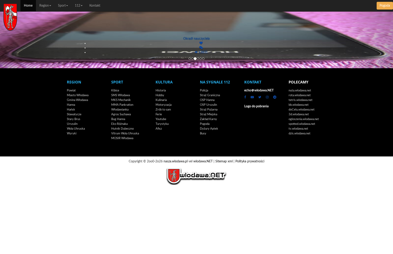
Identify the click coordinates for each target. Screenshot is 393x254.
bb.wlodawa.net (299, 104)
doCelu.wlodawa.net (302, 109)
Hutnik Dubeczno (122, 128)
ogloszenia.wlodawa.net (304, 119)
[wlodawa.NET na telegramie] (274, 97)
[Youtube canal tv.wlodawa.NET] (252, 97)
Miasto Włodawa (77, 95)
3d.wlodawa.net (299, 114)
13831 (203, 52)
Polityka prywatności (249, 161)
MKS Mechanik (121, 100)
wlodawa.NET (203, 161)
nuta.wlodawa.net (300, 90)
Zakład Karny (208, 119)
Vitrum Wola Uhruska (125, 133)
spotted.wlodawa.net (302, 124)
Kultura (164, 82)
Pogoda (385, 5)
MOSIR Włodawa (122, 138)
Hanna (71, 104)
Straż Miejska (208, 114)
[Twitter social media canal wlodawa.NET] (259, 97)
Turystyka (162, 124)
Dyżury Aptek (209, 128)
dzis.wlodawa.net (299, 133)
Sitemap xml (224, 161)
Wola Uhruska (76, 128)
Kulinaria (161, 100)
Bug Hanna (118, 119)
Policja (204, 90)
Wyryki (71, 133)
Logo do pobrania (256, 106)
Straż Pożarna (208, 109)
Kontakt (94, 5)
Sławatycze (74, 114)
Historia (161, 90)
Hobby (160, 95)
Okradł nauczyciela (196, 38)
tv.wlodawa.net (298, 128)
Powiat (71, 90)
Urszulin (72, 124)
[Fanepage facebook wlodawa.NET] (245, 97)
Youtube (161, 119)
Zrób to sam (163, 109)
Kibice (115, 90)
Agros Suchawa (121, 114)
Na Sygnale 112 (215, 82)
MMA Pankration (122, 104)
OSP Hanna (207, 100)
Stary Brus (73, 119)
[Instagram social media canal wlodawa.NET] (267, 97)
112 (77, 5)
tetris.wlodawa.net (300, 100)
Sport (62, 5)
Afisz (159, 128)
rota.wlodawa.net (300, 95)
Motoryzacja (163, 104)
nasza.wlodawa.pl (176, 161)
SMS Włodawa (120, 95)
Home (28, 5)
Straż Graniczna (210, 95)
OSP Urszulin (208, 104)
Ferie (159, 114)
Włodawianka (119, 109)
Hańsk (71, 109)
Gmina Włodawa (77, 100)
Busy (203, 133)
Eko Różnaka (119, 124)
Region (44, 5)
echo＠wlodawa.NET (259, 90)
